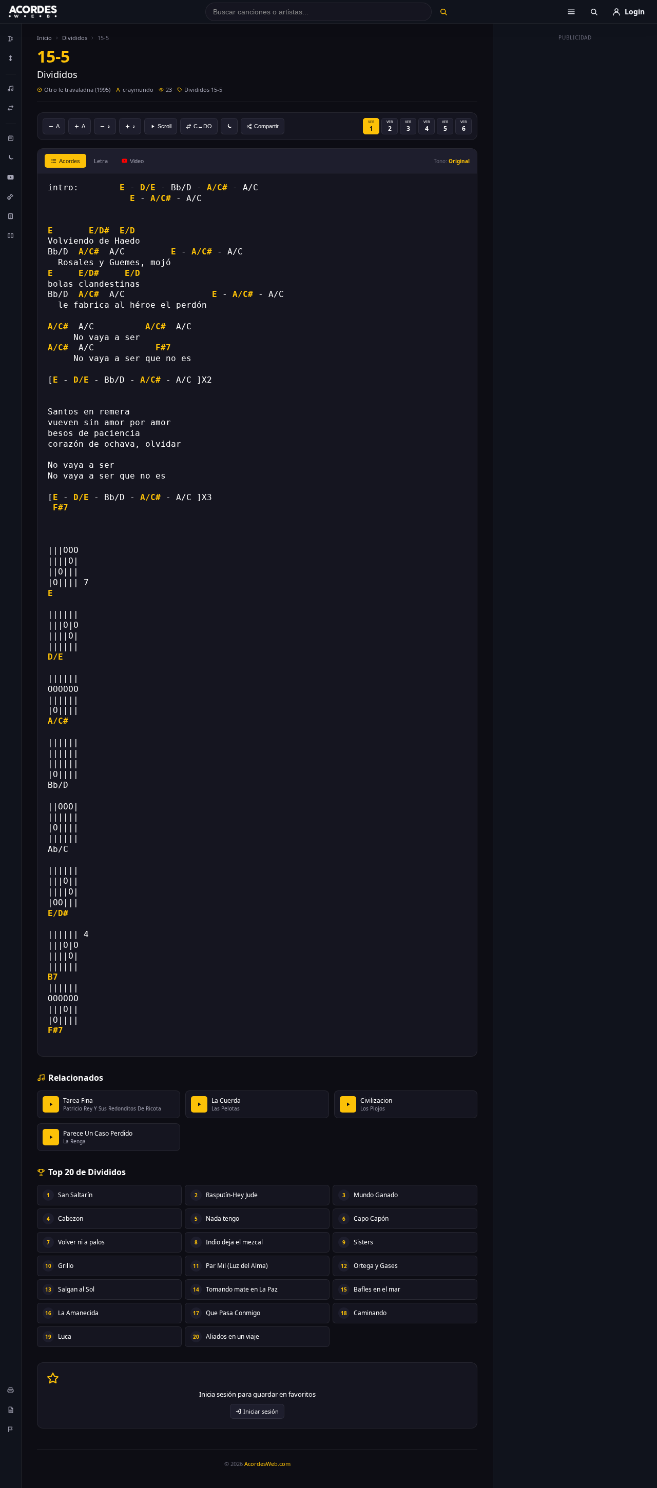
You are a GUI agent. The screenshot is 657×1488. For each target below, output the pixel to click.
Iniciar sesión (261, 1411)
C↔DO (203, 126)
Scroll (164, 126)
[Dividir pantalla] (11, 235)
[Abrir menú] (571, 12)
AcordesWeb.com (267, 1463)
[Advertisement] (575, 199)
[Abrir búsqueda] (594, 12)
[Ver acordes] (11, 216)
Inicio (44, 38)
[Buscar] (443, 12)
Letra (101, 161)
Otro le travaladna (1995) (77, 89)
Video (137, 161)
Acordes (69, 161)
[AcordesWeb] (45, 11)
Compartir (266, 126)
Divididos (74, 38)
